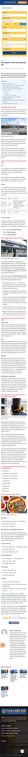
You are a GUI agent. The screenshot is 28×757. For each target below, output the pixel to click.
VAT (16, 24)
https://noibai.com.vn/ (12, 733)
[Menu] (2, 2)
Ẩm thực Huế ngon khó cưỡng (10, 103)
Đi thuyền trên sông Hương (10, 95)
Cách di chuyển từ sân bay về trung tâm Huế (13, 85)
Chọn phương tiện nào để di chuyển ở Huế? (13, 88)
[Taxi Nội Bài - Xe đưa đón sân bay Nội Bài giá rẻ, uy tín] (10, 2)
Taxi (6, 92)
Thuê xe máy (7, 90)
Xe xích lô (7, 93)
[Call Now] (2, 645)
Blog (2, 60)
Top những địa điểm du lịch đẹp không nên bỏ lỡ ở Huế (13, 101)
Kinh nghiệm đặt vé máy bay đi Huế (11, 87)
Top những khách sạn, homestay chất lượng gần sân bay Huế (12, 97)
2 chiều (7, 24)
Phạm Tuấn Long (20, 68)
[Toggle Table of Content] (23, 81)
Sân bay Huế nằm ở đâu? (9, 83)
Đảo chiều (23, 24)
